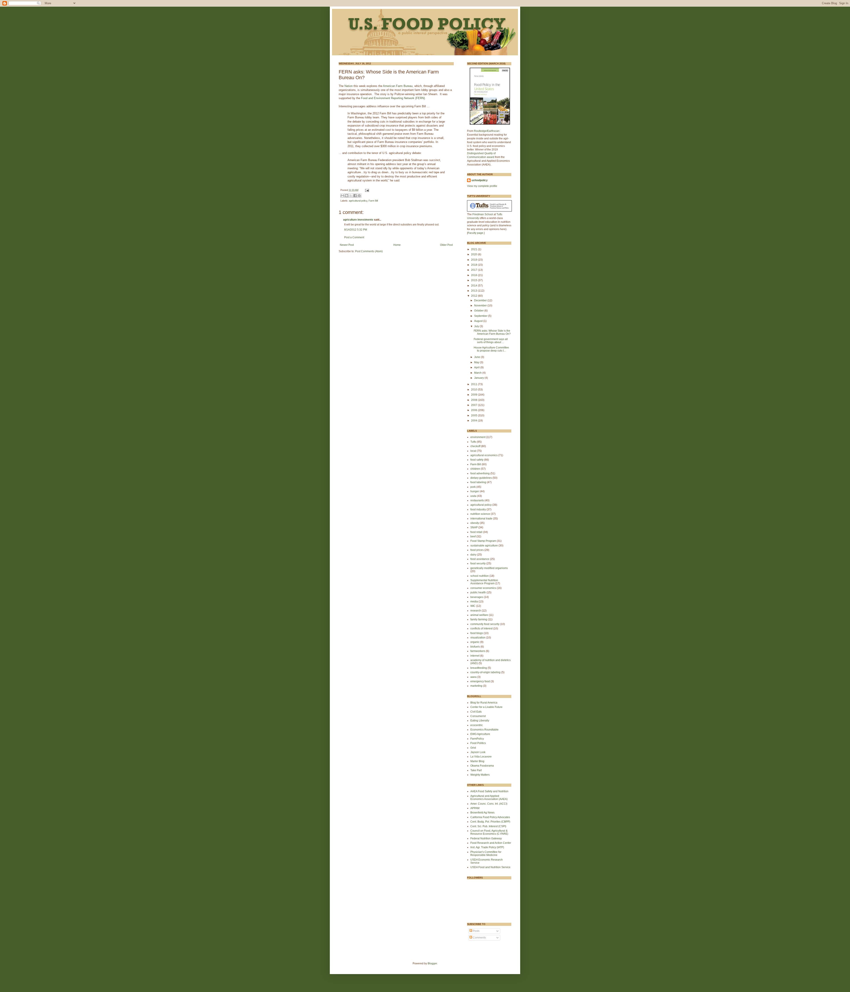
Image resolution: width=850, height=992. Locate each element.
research (475, 610)
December (480, 300)
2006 (474, 410)
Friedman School (482, 214)
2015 (474, 280)
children (475, 468)
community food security (484, 624)
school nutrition (479, 575)
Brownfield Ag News (482, 812)
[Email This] (342, 195)
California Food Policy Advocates (490, 817)
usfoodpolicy (479, 180)
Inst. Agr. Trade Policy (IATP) (487, 847)
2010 (474, 389)
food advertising (480, 473)
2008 (474, 400)
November (480, 305)
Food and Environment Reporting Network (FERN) (393, 98)
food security (478, 563)
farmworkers (477, 651)
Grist (473, 747)
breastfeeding (478, 667)
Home (397, 244)
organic (474, 642)
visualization (477, 637)
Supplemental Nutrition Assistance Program (484, 582)
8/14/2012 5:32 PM (355, 229)
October (479, 310)
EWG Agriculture (480, 734)
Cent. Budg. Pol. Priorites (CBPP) (490, 821)
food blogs (476, 633)
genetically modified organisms (489, 568)
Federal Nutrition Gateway (486, 838)
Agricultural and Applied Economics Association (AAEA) (489, 797)
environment (477, 437)
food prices (477, 550)
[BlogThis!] (346, 195)
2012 (474, 295)
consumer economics (483, 588)
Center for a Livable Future (486, 707)
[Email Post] (366, 190)
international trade (481, 518)
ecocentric (476, 725)
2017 (474, 269)
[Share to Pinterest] (359, 195)
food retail (476, 532)
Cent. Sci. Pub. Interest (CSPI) (488, 826)
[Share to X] (351, 195)
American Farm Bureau (398, 86)
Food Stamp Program (483, 540)
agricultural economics (484, 455)
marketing (476, 685)
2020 (474, 254)
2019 (474, 259)
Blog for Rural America (483, 702)
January (479, 377)
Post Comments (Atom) (369, 251)
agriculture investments (358, 219)
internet (474, 655)
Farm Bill (373, 200)
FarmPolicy (477, 738)
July (477, 326)
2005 (474, 415)
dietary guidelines (481, 477)
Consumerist (478, 716)
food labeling (478, 482)
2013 (474, 290)
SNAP (474, 527)
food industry (478, 509)
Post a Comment (354, 237)
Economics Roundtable (484, 729)
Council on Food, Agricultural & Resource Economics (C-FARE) (489, 832)
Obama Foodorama (482, 765)
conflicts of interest (481, 628)
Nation (349, 86)
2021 (474, 249)
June (477, 357)
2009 (474, 394)
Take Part (476, 770)
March (478, 372)
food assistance (479, 559)
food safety (476, 459)
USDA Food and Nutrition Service (490, 867)
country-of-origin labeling (485, 672)
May (477, 362)
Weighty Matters (480, 774)
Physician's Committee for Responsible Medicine (485, 853)
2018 (474, 264)
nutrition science (480, 513)
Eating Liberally (479, 720)
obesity (474, 523)
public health (478, 592)
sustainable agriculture (484, 545)
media (474, 601)
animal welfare (479, 615)
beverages (476, 597)
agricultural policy (358, 200)
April (477, 367)
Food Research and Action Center (490, 842)
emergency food (480, 681)
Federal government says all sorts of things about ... (491, 341)
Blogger (432, 963)
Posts (475, 930)
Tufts (473, 441)
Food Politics (478, 743)
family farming (478, 619)
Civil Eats (476, 711)
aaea (473, 677)
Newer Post (347, 244)
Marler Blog (477, 761)
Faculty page (475, 233)
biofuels (475, 646)
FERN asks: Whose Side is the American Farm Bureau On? (492, 332)
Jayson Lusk (477, 752)
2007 (474, 405)
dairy (473, 554)
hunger (474, 491)
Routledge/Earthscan (486, 131)
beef (473, 536)
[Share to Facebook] (355, 195)
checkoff (475, 446)
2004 (474, 420)
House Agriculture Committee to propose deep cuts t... (491, 349)
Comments (479, 937)
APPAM (474, 808)
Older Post (446, 244)
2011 (474, 384)
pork (473, 486)
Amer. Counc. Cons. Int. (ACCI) (488, 803)
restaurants (477, 500)
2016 (474, 275)
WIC (472, 606)
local (473, 450)
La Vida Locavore (481, 756)
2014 (474, 285)
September (481, 315)
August (478, 321)
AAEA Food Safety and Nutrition (489, 791)
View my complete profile (482, 186)
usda (473, 496)
